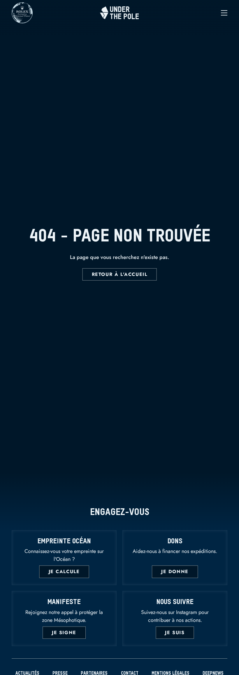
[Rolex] (22, 20)
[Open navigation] (191, 13)
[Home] (120, 12)
